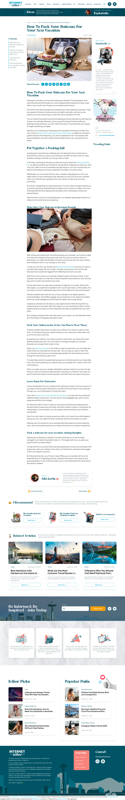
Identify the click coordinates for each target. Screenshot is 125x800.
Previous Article (36, 491)
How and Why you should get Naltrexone (23, 797)
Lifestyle (41, 4)
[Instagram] (109, 4)
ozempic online (62, 799)
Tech (35, 4)
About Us (89, 4)
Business (28, 4)
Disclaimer (79, 761)
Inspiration (56, 4)
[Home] (16, 4)
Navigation (79, 764)
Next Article (83, 491)
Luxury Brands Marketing (106, 135)
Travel (48, 4)
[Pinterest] (114, 4)
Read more (31, 520)
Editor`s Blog (80, 767)
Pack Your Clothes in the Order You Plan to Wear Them (17, 52)
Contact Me (97, 4)
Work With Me (80, 757)
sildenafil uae (36, 799)
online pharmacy (112, 797)
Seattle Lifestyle (66, 4)
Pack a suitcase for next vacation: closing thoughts (17, 65)
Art (74, 4)
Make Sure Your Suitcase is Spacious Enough (17, 44)
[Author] (57, 479)
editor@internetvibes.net (102, 756)
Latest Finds (81, 4)
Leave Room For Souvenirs (15, 59)
